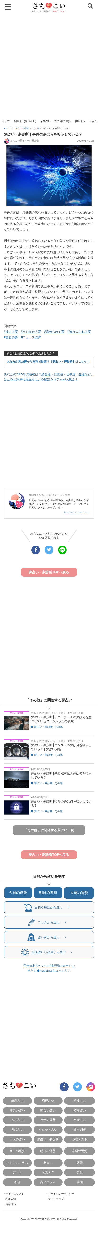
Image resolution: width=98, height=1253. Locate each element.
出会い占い (48, 1110)
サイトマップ (56, 1198)
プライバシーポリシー (61, 1193)
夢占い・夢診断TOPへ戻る (49, 572)
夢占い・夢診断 (22, 128)
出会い (48, 1162)
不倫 (17, 1182)
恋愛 (80, 1162)
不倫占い (80, 1120)
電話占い (10, 1204)
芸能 (80, 1182)
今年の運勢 (48, 1120)
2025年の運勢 (62, 121)
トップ (6, 121)
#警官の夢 (11, 337)
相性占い (80, 1101)
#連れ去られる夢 (79, 332)
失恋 (80, 1172)
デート (17, 1172)
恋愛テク (48, 1172)
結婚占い (80, 1110)
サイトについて (14, 1193)
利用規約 (10, 1198)
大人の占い (17, 1139)
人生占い (17, 1120)
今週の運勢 (79, 893)
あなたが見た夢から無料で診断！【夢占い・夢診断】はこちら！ (48, 361)
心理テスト (79, 1139)
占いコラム (48, 1182)
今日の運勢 (18, 893)
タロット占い (48, 1129)
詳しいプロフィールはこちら (76, 512)
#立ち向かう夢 (31, 332)
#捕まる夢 (11, 332)
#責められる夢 (54, 332)
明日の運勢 (48, 893)
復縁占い (17, 1129)
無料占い (79, 121)
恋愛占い (45, 121)
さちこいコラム (17, 1162)
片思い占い (17, 1110)
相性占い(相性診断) (25, 121)
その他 (36, 128)
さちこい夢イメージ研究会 (24, 140)
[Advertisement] (49, 66)
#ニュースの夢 (31, 337)
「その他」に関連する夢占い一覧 (49, 830)
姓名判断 (80, 1129)
